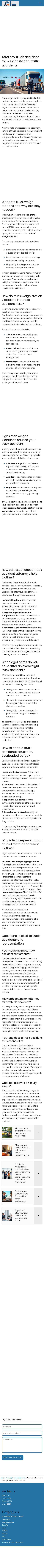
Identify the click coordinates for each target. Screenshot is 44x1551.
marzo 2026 (6, 1498)
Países (4, 1534)
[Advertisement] (22, 31)
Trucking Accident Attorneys (12, 1542)
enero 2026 (6, 1504)
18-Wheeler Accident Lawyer (12, 1516)
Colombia (6, 1519)
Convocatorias (8, 1522)
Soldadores (6, 1539)
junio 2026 (6, 1495)
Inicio (4, 1528)
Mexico (4, 1531)
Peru (3, 1536)
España (5, 1525)
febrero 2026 (7, 1501)
